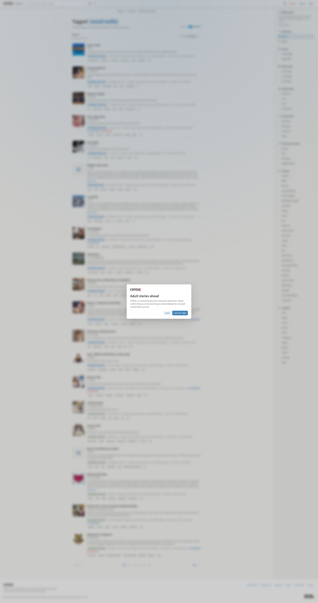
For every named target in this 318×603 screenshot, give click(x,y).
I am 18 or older (180, 313)
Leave (167, 313)
